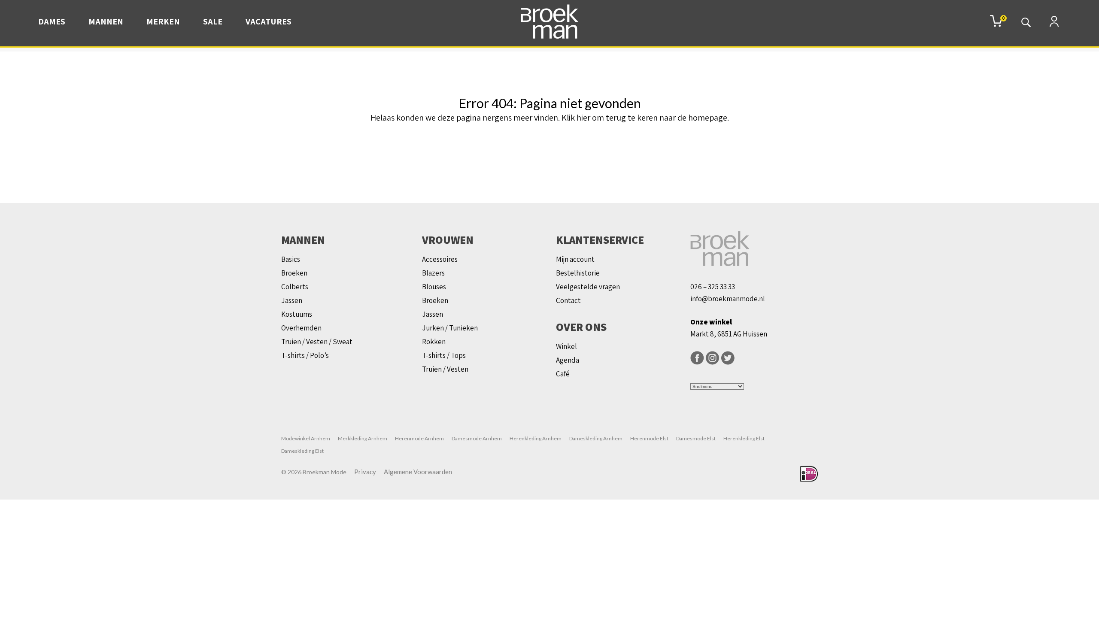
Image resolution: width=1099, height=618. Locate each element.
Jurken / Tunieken (450, 328)
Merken (163, 21)
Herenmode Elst (649, 438)
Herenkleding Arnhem (536, 438)
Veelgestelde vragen (588, 286)
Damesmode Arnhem (477, 438)
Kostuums (296, 314)
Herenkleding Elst (744, 438)
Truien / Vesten (445, 369)
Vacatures (268, 21)
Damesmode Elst (696, 438)
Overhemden (301, 328)
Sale (212, 21)
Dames (51, 21)
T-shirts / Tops (444, 355)
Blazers (433, 273)
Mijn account (575, 259)
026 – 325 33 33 (712, 286)
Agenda (567, 360)
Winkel (566, 346)
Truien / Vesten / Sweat (316, 341)
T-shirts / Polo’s (305, 355)
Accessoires (440, 259)
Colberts (294, 286)
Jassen (291, 300)
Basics (290, 259)
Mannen (105, 21)
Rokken (434, 341)
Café (563, 374)
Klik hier (576, 117)
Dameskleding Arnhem (595, 438)
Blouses (434, 286)
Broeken (294, 273)
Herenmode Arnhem (419, 438)
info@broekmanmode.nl (727, 298)
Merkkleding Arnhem (362, 438)
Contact (568, 300)
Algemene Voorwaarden (418, 472)
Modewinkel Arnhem (305, 438)
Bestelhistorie (578, 273)
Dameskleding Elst (302, 451)
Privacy (365, 472)
